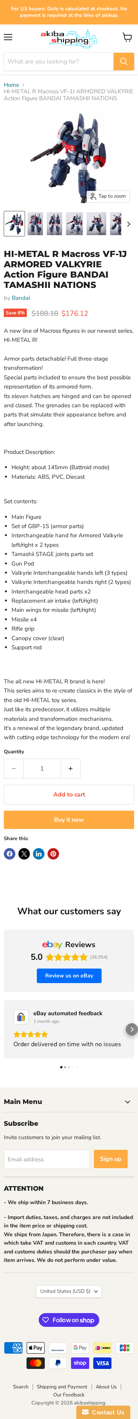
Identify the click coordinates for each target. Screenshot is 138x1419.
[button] (6, 1029)
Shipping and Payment (62, 1386)
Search (20, 1386)
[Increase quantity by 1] (70, 769)
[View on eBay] (21, 1017)
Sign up (111, 1159)
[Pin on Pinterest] (53, 854)
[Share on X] (24, 854)
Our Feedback (69, 1394)
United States (65, 1291)
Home (11, 85)
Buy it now (69, 820)
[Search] (123, 61)
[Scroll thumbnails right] (127, 224)
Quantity (14, 752)
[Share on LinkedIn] (38, 854)
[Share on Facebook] (9, 854)
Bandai (21, 298)
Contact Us (107, 1412)
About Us (106, 1386)
